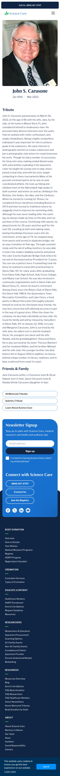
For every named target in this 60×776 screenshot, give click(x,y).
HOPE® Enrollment (14, 603)
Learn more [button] (10, 771)
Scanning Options (13, 638)
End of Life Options (14, 606)
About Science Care (15, 726)
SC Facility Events (13, 642)
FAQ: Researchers (13, 694)
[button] (52, 13)
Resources (10, 614)
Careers (9, 749)
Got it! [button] (46, 767)
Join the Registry (20, 500)
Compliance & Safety (15, 650)
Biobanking (10, 662)
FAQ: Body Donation (14, 690)
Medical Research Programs (19, 550)
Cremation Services (15, 578)
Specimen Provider (14, 654)
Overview (9, 538)
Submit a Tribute (13, 401)
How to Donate (12, 542)
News (8, 738)
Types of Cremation (15, 582)
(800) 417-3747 (20, 483)
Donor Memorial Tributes (17, 705)
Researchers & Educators (17, 631)
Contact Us (20, 492)
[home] (16, 13)
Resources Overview (15, 679)
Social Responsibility (15, 745)
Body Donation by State (16, 709)
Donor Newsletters (14, 702)
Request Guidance (14, 610)
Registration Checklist (16, 561)
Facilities (9, 741)
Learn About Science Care (18, 407)
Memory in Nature (14, 730)
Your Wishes (11, 546)
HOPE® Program (13, 557)
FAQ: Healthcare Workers (17, 698)
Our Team (10, 734)
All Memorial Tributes (16, 394)
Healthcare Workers (15, 599)
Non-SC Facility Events (16, 646)
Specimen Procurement (17, 635)
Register (9, 553)
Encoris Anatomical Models (18, 658)
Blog (7, 682)
